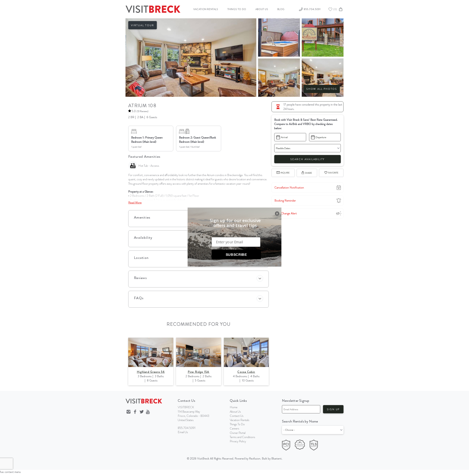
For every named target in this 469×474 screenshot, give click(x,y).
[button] (235, 223)
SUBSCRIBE (236, 254)
